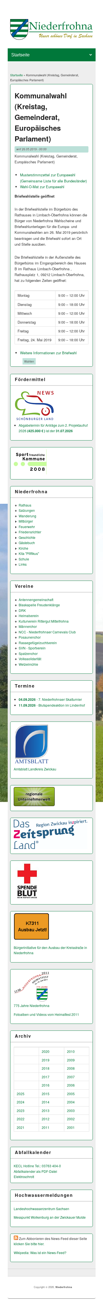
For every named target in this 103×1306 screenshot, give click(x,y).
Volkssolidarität (30, 658)
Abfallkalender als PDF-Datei (35, 1171)
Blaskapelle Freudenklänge (39, 604)
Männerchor (28, 626)
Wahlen (29, 361)
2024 (20, 1102)
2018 (45, 1068)
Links (23, 564)
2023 (20, 1110)
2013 (45, 1110)
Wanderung (27, 515)
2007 (71, 1076)
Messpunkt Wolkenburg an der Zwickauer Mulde (50, 1217)
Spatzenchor (28, 653)
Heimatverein (29, 615)
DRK (22, 610)
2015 (45, 1093)
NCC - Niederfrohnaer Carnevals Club (47, 632)
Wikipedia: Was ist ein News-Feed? (40, 1252)
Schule (24, 559)
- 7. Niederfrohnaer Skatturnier (50, 699)
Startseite (16, 75)
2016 (45, 1085)
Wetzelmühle (28, 664)
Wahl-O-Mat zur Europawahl (42, 186)
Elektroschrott (24, 1176)
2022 (20, 1118)
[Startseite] (51, 38)
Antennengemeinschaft (36, 599)
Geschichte (27, 537)
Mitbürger (26, 521)
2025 (20, 1093)
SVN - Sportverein (32, 648)
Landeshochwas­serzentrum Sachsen (41, 1208)
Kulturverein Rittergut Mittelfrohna (44, 621)
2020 (45, 1051)
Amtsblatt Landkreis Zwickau (35, 769)
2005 (71, 1093)
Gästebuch (27, 542)
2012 (45, 1118)
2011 (45, 1127)
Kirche (23, 548)
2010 (71, 1051)
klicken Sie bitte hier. (29, 1243)
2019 (45, 1060)
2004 (71, 1102)
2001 (71, 1127)
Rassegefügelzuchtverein (38, 642)
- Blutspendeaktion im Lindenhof (52, 705)
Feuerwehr (27, 526)
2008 (71, 1068)
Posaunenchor (30, 637)
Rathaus (25, 505)
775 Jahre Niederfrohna (31, 1005)
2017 (45, 1076)
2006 (71, 1085)
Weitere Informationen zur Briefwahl (48, 352)
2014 (45, 1102)
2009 (71, 1060)
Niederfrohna (63, 1287)
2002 (71, 1118)
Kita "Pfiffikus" (29, 553)
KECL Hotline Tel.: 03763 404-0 (37, 1165)
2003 (71, 1110)
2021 (20, 1127)
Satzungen (27, 510)
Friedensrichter (30, 531)
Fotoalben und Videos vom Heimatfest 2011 (46, 1014)
